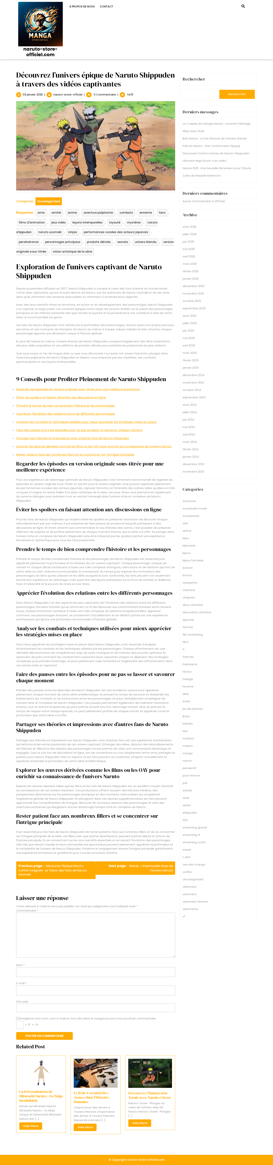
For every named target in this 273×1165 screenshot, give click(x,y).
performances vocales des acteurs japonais (116, 232)
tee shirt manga (194, 864)
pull (185, 783)
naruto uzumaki (49, 232)
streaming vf (191, 835)
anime (72, 213)
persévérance (28, 242)
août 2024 (189, 405)
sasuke (187, 790)
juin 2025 (188, 331)
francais (188, 657)
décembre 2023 (193, 464)
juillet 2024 (190, 412)
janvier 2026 (191, 279)
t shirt (187, 857)
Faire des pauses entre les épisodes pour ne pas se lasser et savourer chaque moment (79, 430)
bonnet (188, 568)
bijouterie (189, 545)
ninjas (72, 232)
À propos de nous (82, 6)
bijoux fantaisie (193, 560)
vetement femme (195, 902)
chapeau (189, 597)
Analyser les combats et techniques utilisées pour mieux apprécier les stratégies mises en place (86, 422)
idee (186, 694)
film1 (185, 642)
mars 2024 (190, 442)
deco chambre (193, 605)
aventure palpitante (98, 213)
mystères (134, 222)
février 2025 (191, 360)
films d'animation (32, 222)
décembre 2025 (193, 286)
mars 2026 (190, 264)
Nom (20, 965)
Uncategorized (48, 201)
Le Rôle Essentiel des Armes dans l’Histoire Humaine (91, 1097)
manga (188, 753)
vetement (190, 894)
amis (41, 213)
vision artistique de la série (72, 252)
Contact (106, 6)
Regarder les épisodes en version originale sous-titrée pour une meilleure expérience (78, 389)
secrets (122, 242)
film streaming (193, 634)
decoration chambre (197, 612)
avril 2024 (189, 434)
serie (186, 798)
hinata (187, 672)
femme (188, 627)
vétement (190, 887)
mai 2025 (189, 338)
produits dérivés (99, 242)
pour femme (191, 775)
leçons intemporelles (87, 222)
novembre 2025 (193, 293)
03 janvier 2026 (33, 94)
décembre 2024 (193, 375)
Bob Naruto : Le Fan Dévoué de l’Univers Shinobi (215, 138)
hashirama (190, 664)
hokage (188, 679)
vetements (190, 909)
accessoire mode (195, 508)
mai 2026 (189, 249)
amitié (56, 213)
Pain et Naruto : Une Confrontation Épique (211, 146)
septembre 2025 (194, 308)
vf (184, 916)
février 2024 (191, 449)
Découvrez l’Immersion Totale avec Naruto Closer (149, 1095)
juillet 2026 (190, 234)
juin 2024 (188, 420)
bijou (186, 538)
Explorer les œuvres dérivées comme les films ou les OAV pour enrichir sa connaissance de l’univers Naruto (94, 446)
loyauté (114, 222)
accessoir (189, 501)
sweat (187, 850)
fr (184, 649)
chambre (189, 590)
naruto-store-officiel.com (40, 52)
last (185, 731)
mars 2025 (190, 353)
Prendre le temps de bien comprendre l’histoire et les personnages (65, 406)
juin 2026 (188, 241)
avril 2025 (189, 345)
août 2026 (189, 227)
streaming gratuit (195, 827)
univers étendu (146, 242)
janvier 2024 (191, 457)
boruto (187, 575)
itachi (186, 701)
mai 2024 (189, 427)
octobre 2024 (192, 390)
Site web (22, 1001)
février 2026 (190, 271)
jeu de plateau (193, 709)
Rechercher (194, 79)
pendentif (189, 768)
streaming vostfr (194, 842)
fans (162, 213)
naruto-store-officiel (67, 94)
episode (188, 620)
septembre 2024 (194, 397)
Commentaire (27, 910)
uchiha (187, 872)
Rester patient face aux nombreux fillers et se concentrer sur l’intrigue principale (75, 454)
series (187, 805)
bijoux (186, 553)
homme (188, 686)
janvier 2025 (191, 368)
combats (126, 213)
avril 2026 (189, 256)
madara (188, 738)
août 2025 (189, 316)
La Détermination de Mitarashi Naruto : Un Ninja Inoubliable (41, 1096)
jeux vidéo (58, 222)
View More (32, 1127)
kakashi (188, 723)
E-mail (21, 983)
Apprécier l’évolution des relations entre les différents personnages (65, 414)
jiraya (186, 716)
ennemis (146, 213)
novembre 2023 (193, 471)
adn (185, 523)
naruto (187, 761)
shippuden (190, 812)
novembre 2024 (193, 382)
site (185, 820)
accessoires (191, 516)
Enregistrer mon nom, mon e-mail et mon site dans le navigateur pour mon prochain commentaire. (87, 1018)
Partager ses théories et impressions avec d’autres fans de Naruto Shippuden (72, 438)
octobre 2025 (192, 301)
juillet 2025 (190, 323)
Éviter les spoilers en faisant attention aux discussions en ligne (61, 397)
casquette (190, 583)
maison (188, 746)
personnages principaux (62, 242)
